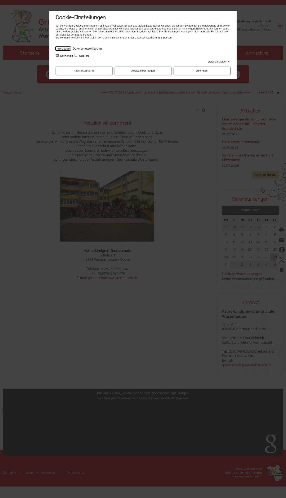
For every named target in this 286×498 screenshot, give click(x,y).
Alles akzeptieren (84, 70)
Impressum (63, 48)
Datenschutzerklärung (87, 48)
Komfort (83, 55)
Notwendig (66, 55)
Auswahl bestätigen (143, 70)
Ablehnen (201, 70)
